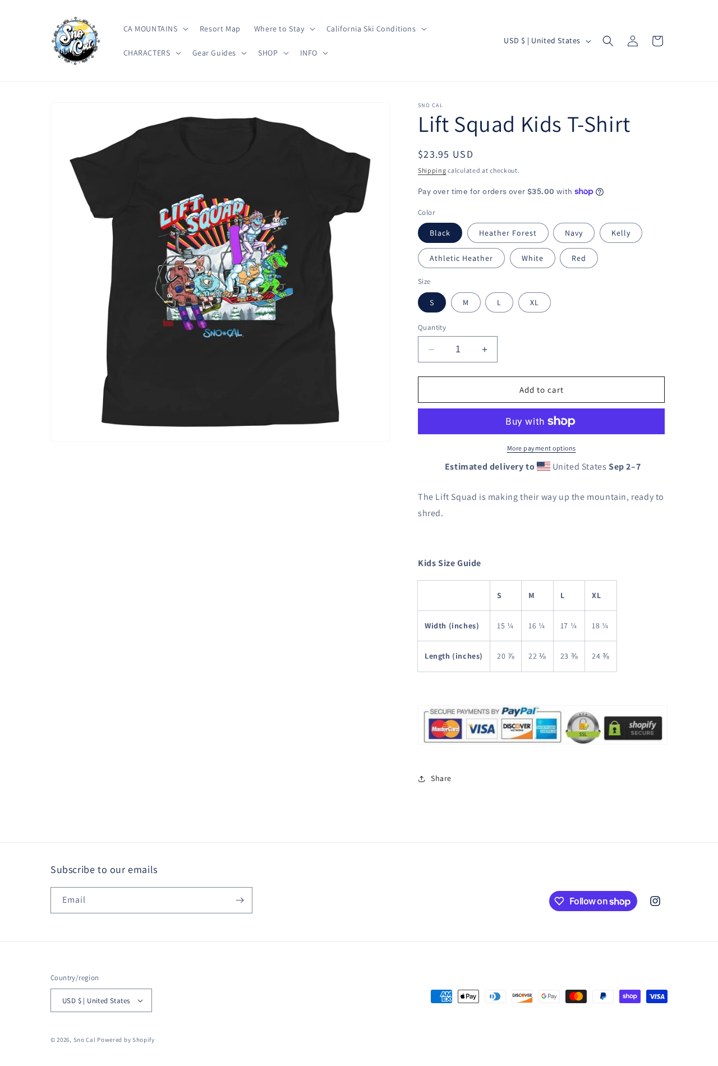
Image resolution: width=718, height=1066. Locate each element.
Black (440, 233)
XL (534, 302)
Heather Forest (508, 233)
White (533, 258)
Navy (574, 233)
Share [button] (441, 778)
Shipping (432, 170)
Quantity (432, 327)
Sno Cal (84, 1040)
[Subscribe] (239, 900)
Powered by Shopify (126, 1040)
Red (579, 258)
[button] (155, 28)
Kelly (620, 233)
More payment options (541, 448)
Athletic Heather (461, 258)
